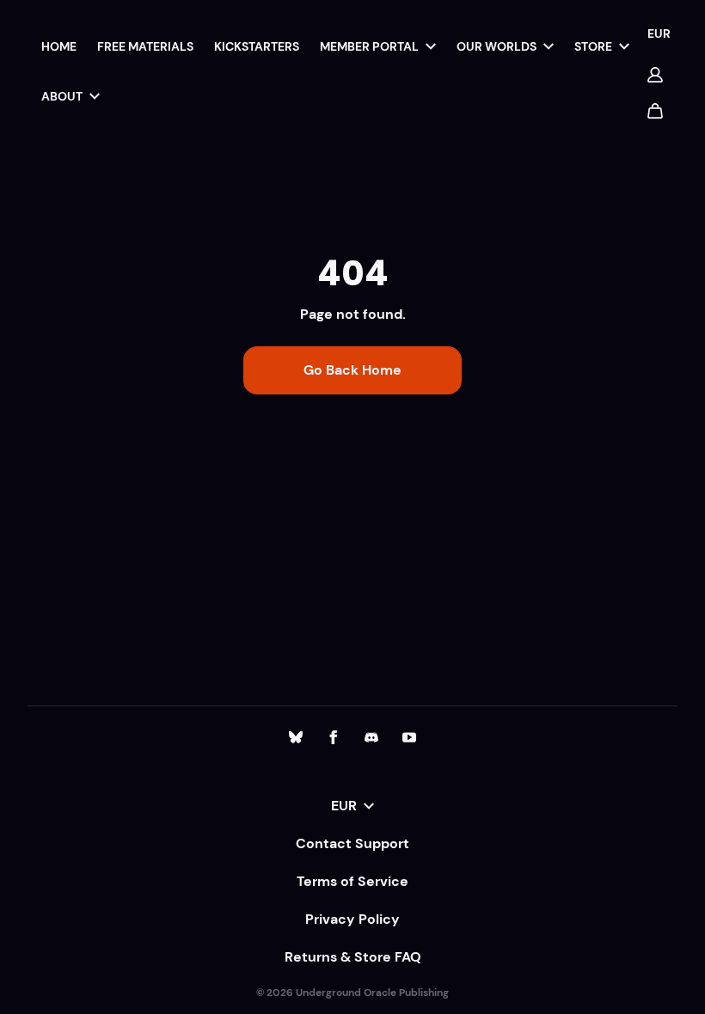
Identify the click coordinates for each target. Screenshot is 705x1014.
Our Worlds (496, 46)
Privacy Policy (352, 919)
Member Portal (369, 46)
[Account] (655, 74)
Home (59, 46)
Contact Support (352, 843)
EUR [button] (659, 33)
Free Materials (145, 46)
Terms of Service (352, 881)
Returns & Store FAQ (353, 957)
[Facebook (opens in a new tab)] (333, 737)
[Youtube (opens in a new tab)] (409, 737)
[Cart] (655, 111)
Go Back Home (352, 370)
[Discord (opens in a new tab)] (371, 737)
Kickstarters (256, 46)
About (62, 96)
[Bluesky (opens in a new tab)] (296, 737)
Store (593, 46)
